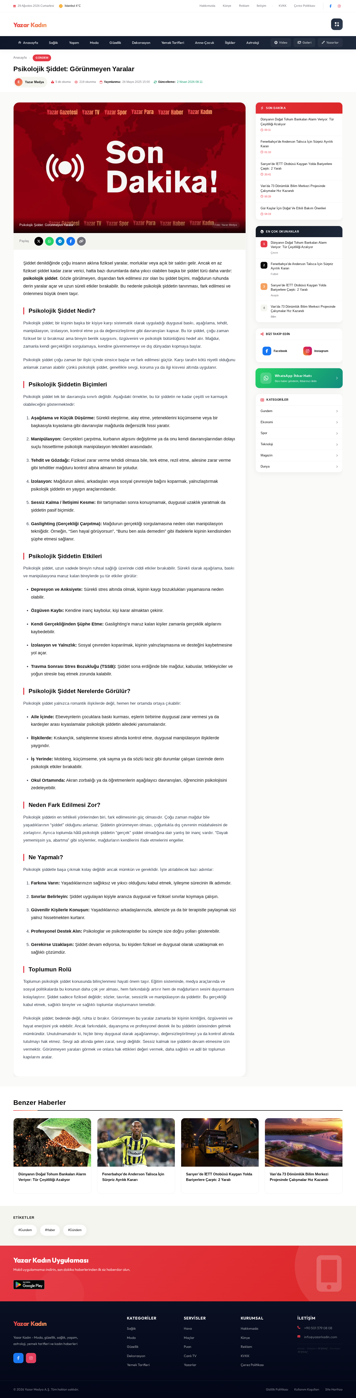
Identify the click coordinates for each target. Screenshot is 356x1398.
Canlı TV (190, 1356)
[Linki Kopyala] (81, 241)
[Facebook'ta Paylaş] (70, 241)
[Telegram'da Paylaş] (60, 241)
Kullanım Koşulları (306, 1389)
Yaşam (74, 42)
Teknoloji (267, 444)
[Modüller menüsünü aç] (337, 24)
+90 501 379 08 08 (318, 1328)
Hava (188, 1328)
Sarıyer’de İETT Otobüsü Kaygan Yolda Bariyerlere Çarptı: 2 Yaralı (296, 166)
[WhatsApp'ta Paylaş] (49, 241)
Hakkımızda (207, 6)
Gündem (42, 57)
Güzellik (115, 42)
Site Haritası (334, 1389)
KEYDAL (322, 1348)
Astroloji (252, 42)
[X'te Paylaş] (38, 241)
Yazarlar (332, 42)
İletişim (261, 6)
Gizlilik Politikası (277, 1389)
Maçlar (189, 1338)
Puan (187, 1346)
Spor (264, 433)
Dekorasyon (141, 42)
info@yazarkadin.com (320, 1337)
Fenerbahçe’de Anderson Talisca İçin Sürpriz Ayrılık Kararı (297, 144)
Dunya (265, 466)
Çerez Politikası (304, 6)
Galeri (306, 42)
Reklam (244, 6)
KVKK (282, 6)
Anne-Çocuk (204, 42)
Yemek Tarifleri (172, 42)
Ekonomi (267, 422)
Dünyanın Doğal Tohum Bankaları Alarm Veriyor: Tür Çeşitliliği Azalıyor (297, 121)
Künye (227, 6)
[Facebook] (330, 6)
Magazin (266, 455)
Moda (94, 42)
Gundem (266, 411)
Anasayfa (30, 42)
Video (283, 42)
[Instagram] (339, 6)
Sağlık (53, 42)
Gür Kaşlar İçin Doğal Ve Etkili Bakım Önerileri (293, 208)
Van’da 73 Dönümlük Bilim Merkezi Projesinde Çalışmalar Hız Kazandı (293, 188)
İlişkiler (230, 42)
